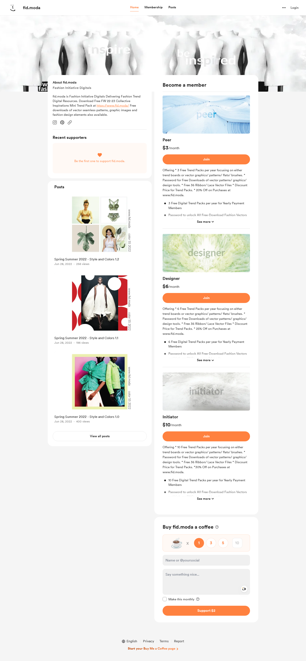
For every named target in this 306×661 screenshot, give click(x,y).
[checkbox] (178, 599)
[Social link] (70, 122)
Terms (164, 641)
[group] (206, 162)
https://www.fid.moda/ (113, 105)
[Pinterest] (62, 122)
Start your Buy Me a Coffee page (151, 648)
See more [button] (203, 222)
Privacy (148, 641)
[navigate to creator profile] (12, 7)
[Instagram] (55, 122)
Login (295, 8)
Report (179, 641)
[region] (206, 295)
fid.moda (31, 7)
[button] (134, 7)
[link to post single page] (100, 230)
